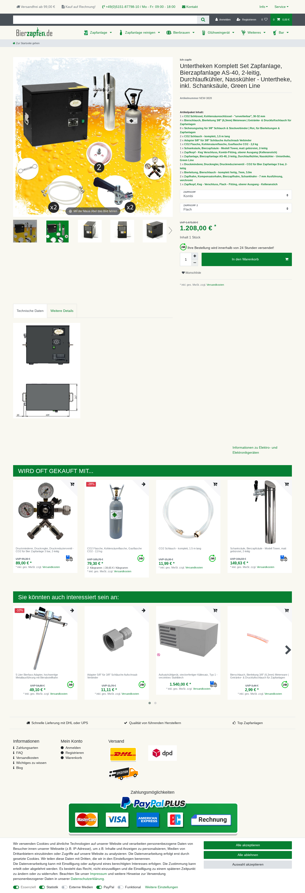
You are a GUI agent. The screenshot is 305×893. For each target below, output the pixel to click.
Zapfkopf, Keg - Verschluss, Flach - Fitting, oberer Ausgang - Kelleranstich (231, 184)
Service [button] (280, 7)
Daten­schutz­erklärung (87, 879)
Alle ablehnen (248, 855)
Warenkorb (74, 758)
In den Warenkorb (245, 259)
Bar (282, 32)
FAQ (19, 753)
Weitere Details (62, 311)
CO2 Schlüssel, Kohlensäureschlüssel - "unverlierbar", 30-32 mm (224, 116)
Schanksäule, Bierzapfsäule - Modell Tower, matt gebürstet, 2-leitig (226, 148)
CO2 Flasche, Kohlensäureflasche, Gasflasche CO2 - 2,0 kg (221, 144)
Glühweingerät (219, 32)
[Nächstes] (169, 137)
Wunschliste (193, 272)
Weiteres (255, 32)
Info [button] (262, 7)
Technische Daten (30, 311)
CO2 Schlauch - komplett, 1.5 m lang (207, 136)
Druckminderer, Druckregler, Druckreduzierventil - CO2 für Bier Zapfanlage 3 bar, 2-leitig (45, 550)
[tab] (30, 311)
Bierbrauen (182, 32)
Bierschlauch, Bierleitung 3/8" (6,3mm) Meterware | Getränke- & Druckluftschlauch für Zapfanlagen (259, 676)
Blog (19, 768)
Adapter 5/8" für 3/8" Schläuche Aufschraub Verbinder (217, 140)
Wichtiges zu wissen (31, 763)
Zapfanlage (99, 32)
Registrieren (75, 753)
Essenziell (28, 887)
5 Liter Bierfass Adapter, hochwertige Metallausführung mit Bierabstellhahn (37, 676)
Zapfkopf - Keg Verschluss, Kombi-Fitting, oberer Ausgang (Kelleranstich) (230, 152)
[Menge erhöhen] (194, 256)
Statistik (52, 887)
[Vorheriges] (17, 137)
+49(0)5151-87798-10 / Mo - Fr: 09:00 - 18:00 (140, 7)
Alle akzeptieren (248, 845)
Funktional (133, 887)
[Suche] (203, 20)
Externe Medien (81, 887)
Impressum (98, 874)
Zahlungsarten (27, 748)
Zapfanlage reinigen (140, 32)
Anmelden (73, 748)
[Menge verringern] (194, 262)
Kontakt (191, 7)
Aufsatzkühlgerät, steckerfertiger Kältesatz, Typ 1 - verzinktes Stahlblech (188, 676)
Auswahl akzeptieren (248, 864)
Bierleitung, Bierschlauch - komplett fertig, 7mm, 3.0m (218, 172)
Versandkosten (215, 284)
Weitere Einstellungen (161, 887)
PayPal (109, 887)
